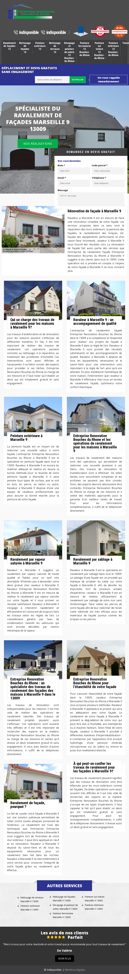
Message (63, 190)
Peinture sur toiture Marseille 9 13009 (94, 898)
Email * (62, 177)
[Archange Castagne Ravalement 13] (29, 11)
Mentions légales (75, 969)
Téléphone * (99, 177)
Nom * (61, 165)
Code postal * (100, 165)
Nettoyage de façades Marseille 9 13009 (64, 898)
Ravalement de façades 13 (9, 46)
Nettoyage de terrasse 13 (55, 48)
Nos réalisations (37, 143)
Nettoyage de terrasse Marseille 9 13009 (31, 899)
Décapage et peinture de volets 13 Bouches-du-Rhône (69, 52)
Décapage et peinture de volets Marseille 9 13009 (65, 907)
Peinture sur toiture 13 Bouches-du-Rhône (99, 51)
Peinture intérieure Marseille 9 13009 (94, 907)
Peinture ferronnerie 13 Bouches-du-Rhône (84, 49)
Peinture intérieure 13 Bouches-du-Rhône (113, 49)
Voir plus (64, 958)
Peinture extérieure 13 (40, 46)
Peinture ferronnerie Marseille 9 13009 (63, 915)
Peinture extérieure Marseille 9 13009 (30, 907)
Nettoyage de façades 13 (25, 48)
